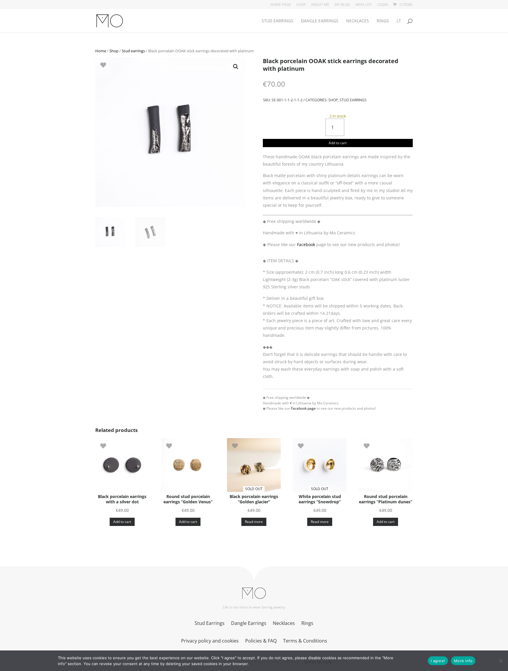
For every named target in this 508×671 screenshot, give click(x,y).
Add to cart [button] (122, 521)
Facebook (306, 244)
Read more (254, 521)
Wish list (363, 5)
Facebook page (303, 408)
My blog (342, 5)
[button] (235, 66)
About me (320, 5)
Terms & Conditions (305, 641)
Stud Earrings (277, 21)
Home (100, 50)
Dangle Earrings (319, 21)
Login (382, 5)
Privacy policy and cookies (210, 641)
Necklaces (357, 21)
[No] (501, 661)
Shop (301, 5)
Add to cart (338, 142)
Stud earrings (133, 50)
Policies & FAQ (261, 641)
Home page (280, 5)
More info (463, 660)
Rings (383, 21)
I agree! (438, 660)
